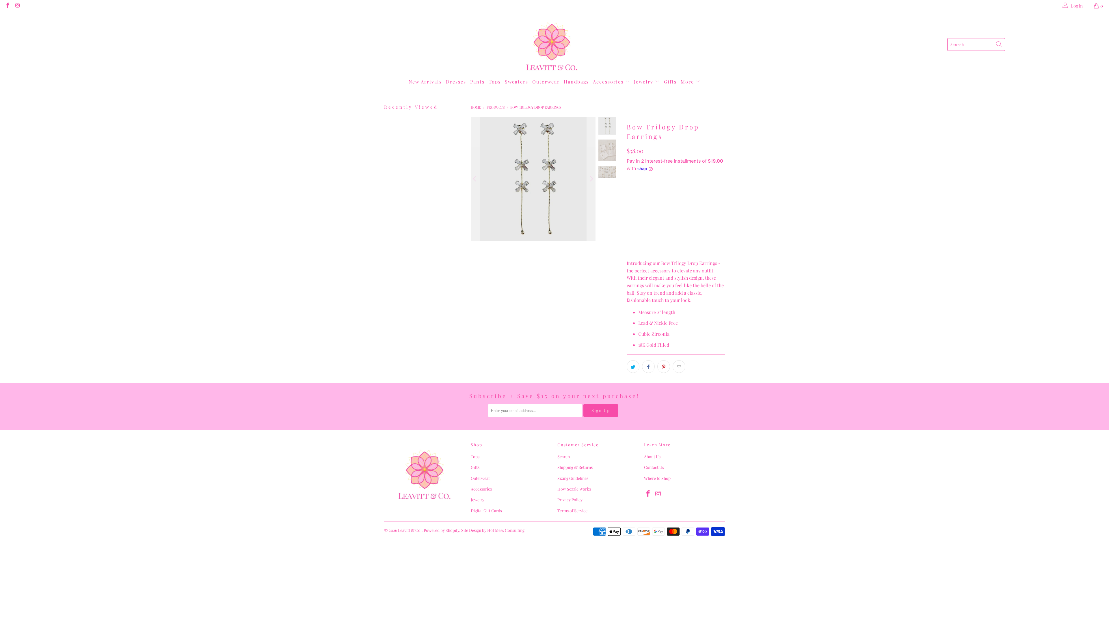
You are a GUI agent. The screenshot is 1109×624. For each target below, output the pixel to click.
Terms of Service (572, 510)
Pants (477, 82)
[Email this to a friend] (679, 366)
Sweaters (516, 82)
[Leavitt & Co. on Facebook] (7, 6)
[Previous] (475, 179)
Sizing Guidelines (572, 478)
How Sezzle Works (574, 489)
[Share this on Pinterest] (663, 366)
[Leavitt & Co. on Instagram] (17, 6)
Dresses (456, 82)
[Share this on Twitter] (633, 366)
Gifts (670, 82)
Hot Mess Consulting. (506, 530)
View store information (654, 245)
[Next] (591, 179)
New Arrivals (425, 82)
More (688, 82)
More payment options (675, 223)
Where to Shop (657, 478)
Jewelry (644, 82)
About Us (652, 456)
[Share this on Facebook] (648, 366)
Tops (495, 82)
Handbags (576, 82)
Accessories (609, 82)
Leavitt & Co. (410, 530)
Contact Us (654, 467)
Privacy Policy (570, 499)
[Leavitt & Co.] (551, 44)
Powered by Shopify (441, 530)
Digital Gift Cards (486, 510)
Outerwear (546, 82)
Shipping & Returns (575, 467)
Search (563, 456)
